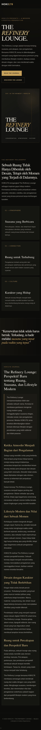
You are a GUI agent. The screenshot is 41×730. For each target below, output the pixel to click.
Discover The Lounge (13, 80)
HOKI (7, 4)
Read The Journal (11, 73)
